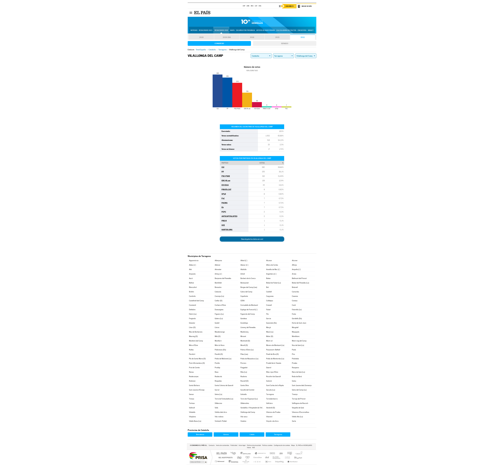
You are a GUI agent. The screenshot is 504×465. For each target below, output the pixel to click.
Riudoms (243, 376)
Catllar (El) (218, 301)
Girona (226, 434)
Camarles (295, 292)
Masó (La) (269, 332)
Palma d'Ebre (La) (247, 350)
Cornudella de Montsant (249, 305)
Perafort (192, 354)
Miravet (243, 336)
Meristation (292, 461)
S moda (268, 461)
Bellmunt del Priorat (299, 278)
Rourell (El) (244, 381)
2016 (252, 37)
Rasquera (295, 368)
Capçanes (270, 296)
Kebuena (295, 457)
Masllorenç (244, 332)
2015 (277, 37)
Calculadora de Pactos (286, 30)
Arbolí (242, 274)
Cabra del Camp (246, 292)
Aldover (217, 265)
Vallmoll (192, 408)
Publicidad (233, 445)
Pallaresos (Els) (220, 350)
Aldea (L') (192, 265)
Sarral (217, 390)
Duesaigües (219, 310)
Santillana (246, 453)
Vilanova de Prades (273, 412)
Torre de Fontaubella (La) (224, 399)
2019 (201, 37)
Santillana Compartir (260, 453)
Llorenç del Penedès (248, 327)
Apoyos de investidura (265, 30)
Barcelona (200, 434)
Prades (294, 363)
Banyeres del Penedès (223, 278)
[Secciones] (191, 12)
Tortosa (192, 403)
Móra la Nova (219, 345)
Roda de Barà (297, 376)
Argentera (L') (271, 274)
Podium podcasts (245, 461)
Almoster (218, 269)
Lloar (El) (192, 327)
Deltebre (192, 310)
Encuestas (302, 30)
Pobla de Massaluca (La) (249, 359)
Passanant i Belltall (273, 350)
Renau (191, 372)
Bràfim (191, 292)
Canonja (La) (219, 296)
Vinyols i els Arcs (272, 421)
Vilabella (192, 412)
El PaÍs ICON (257, 461)
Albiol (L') (243, 260)
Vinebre (243, 421)
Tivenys (295, 394)
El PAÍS (221, 453)
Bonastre (218, 287)
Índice (249, 447)
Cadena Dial (267, 457)
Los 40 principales (234, 453)
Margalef (295, 327)
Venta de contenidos (222, 445)
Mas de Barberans (195, 332)
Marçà (268, 327)
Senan (191, 394)
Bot (267, 287)
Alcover (295, 260)
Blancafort (193, 287)
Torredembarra (272, 399)
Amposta (192, 274)
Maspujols (295, 332)
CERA (242, 301)
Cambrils (192, 296)
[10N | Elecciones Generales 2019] (252, 22)
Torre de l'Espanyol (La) (249, 399)
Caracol (298, 453)
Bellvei (191, 283)
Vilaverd (269, 417)
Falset (268, 310)
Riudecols (218, 376)
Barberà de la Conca (248, 278)
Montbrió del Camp (196, 341)
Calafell (269, 292)
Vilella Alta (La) (297, 417)
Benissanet (244, 283)
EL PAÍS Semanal (276, 457)
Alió (190, 269)
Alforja (294, 265)
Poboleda (295, 359)
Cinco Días (257, 457)
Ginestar (192, 323)
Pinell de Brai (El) (272, 354)
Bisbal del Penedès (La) (300, 283)
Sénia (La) (218, 394)
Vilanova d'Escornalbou (300, 412)
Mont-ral (269, 341)
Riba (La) (243, 372)
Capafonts (244, 296)
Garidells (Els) (297, 318)
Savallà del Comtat (247, 390)
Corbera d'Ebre (220, 305)
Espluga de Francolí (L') (249, 310)
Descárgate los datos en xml (252, 239)
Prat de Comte (194, 368)
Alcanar (269, 260)
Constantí (192, 305)
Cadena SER (271, 453)
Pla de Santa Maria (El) (197, 359)
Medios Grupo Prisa (198, 462)
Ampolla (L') (296, 269)
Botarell (295, 287)
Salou (294, 381)
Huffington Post (225, 457)
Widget (311, 30)
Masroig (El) (193, 336)
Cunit (294, 305)
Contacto (212, 445)
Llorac (217, 327)
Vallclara (269, 403)
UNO (239, 457)
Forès (294, 314)
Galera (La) (219, 318)
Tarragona (270, 394)
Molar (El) (269, 336)
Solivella (243, 394)
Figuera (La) (219, 314)
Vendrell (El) (270, 408)
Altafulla (243, 269)
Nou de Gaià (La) (298, 345)
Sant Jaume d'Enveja (196, 390)
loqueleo (279, 461)
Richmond (220, 461)
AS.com (280, 453)
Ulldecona (218, 403)
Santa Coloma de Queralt (224, 385)
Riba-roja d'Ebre (272, 372)
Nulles (191, 350)
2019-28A (227, 37)
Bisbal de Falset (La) (273, 283)
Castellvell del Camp (196, 301)
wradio (247, 457)
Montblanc (296, 336)
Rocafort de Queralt (273, 376)
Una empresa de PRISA (198, 455)
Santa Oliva (244, 385)
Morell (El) (244, 345)
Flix (267, 314)
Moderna (233, 461)
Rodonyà (192, 381)
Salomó (269, 381)
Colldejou (269, 301)
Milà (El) (217, 336)
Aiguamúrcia (193, 260)
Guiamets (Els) (271, 323)
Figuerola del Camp (247, 314)
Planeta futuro (286, 457)
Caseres (295, 296)
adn (288, 453)
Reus (216, 372)
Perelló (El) (219, 354)
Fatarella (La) (297, 310)
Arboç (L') (218, 274)
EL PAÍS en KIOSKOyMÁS (304, 445)
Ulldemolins (244, 403)
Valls (216, 408)
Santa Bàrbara (194, 385)
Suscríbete (289, 6)
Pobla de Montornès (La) (275, 359)
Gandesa (243, 318)
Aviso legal (242, 445)
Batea (268, 278)
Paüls (294, 350)
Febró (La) (192, 314)
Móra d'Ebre (193, 345)
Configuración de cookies (282, 445)
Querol (268, 368)
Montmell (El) (245, 341)
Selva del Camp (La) (299, 390)
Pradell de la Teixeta (273, 363)
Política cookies (267, 445)
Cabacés (218, 292)
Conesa (294, 301)
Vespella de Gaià (298, 408)
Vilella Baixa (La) (195, 421)
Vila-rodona (219, 417)
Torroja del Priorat (298, 399)
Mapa (232, 30)
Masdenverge (220, 332)
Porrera (243, 363)
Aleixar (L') (244, 265)
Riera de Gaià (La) (298, 372)
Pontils (217, 363)
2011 (303, 37)
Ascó (191, 278)
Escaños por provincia (245, 30)
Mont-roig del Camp (299, 341)
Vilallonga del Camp (247, 412)
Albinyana (218, 260)
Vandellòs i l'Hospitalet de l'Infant (252, 408)
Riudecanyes (193, 376)
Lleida (252, 434)
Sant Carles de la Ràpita (275, 385)
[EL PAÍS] (202, 12)
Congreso (219, 43)
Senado (284, 43)
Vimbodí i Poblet (221, 421)
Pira (293, 354)
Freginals (192, 318)
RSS (253, 447)
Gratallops (244, 323)
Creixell (269, 305)
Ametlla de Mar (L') (273, 269)
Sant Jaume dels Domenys (302, 385)
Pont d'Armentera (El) (197, 363)
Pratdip (217, 368)
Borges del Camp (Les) (248, 287)
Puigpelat (243, 368)
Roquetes (218, 381)
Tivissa (191, 399)
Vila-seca (243, 417)
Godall (217, 323)
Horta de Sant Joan (299, 323)
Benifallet (218, 283)
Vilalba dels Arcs (221, 412)
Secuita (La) (270, 390)
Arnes (294, 274)
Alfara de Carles (272, 265)
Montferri (218, 341)
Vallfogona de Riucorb (300, 403)
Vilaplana (192, 417)
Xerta (294, 421)
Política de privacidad (254, 445)
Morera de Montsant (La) (275, 345)
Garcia (268, 318)
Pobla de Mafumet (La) (223, 359)
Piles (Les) (244, 354)
